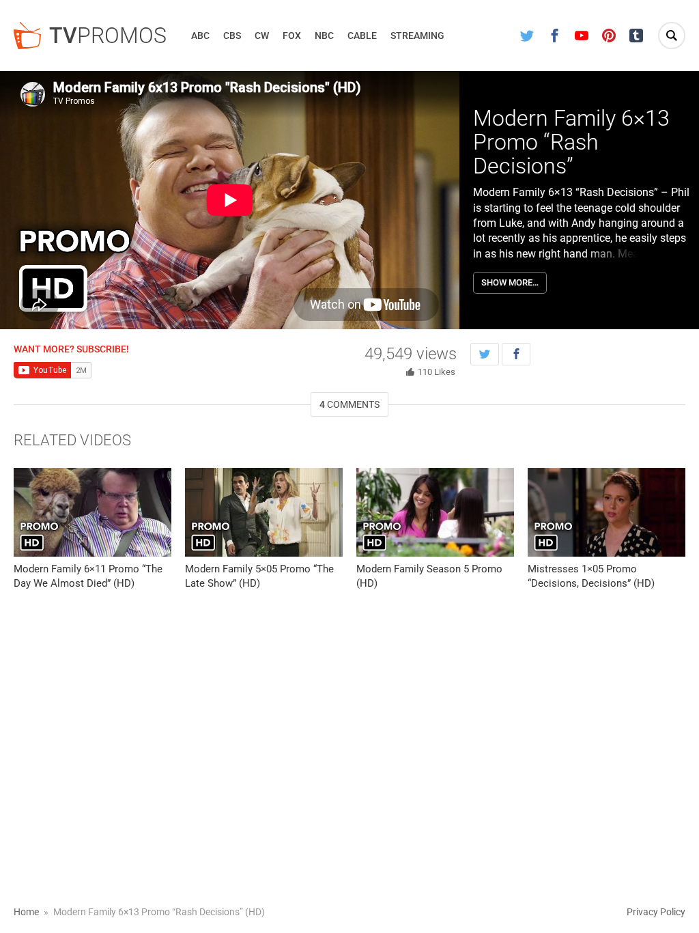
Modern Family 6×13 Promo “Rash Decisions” (571, 142)
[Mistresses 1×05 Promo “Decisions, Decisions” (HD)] (606, 512)
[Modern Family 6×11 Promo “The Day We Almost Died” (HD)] (92, 512)
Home (26, 911)
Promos (108, 35)
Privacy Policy (656, 911)
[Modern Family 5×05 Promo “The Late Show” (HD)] (264, 512)
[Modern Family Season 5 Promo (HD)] (435, 512)
